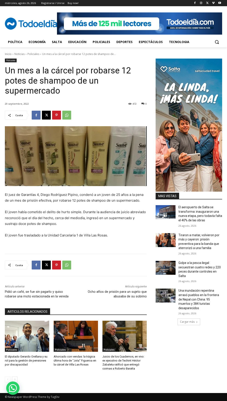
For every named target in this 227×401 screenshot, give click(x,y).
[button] (216, 42)
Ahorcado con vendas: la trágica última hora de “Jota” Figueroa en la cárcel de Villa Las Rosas (75, 360)
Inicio (8, 54)
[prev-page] (7, 379)
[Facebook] (195, 3)
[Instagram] (201, 3)
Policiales (33, 54)
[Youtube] (219, 3)
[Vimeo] (213, 3)
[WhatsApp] (66, 115)
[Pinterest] (56, 115)
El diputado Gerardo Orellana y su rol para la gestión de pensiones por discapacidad (26, 360)
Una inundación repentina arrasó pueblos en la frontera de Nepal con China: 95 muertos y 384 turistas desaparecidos (198, 299)
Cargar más (187, 322)
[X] (207, 3)
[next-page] (15, 379)
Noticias (19, 54)
